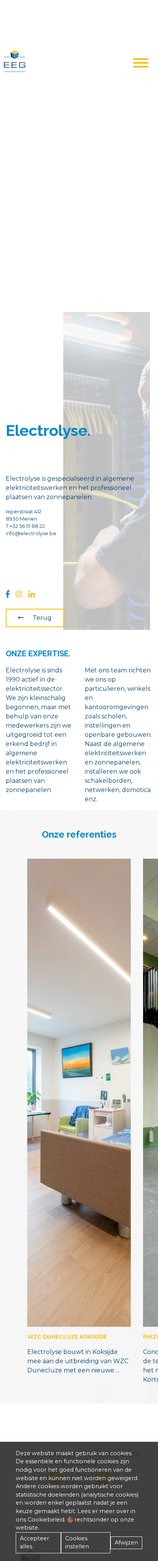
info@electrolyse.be (31, 533)
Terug (42, 617)
